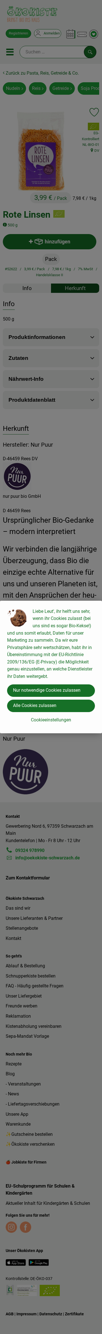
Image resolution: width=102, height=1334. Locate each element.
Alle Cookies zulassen (34, 705)
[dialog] (51, 667)
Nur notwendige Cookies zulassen (46, 690)
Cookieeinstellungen (51, 720)
